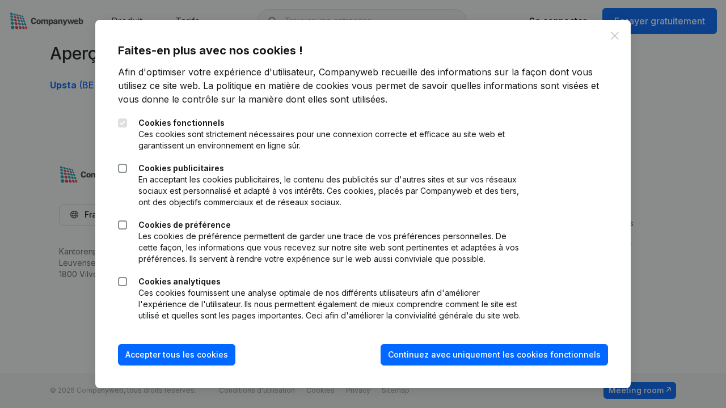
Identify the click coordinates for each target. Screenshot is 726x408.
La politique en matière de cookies (276, 85)
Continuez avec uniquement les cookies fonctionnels (494, 354)
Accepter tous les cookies (176, 354)
